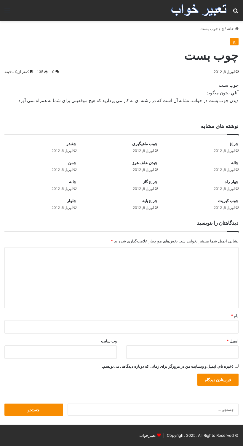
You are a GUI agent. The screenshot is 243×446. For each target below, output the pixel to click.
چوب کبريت (228, 200)
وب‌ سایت (109, 341)
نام (235, 315)
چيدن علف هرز (145, 162)
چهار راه (232, 181)
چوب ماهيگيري (145, 143)
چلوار (71, 200)
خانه (231, 28)
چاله (235, 162)
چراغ (234, 143)
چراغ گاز (150, 181)
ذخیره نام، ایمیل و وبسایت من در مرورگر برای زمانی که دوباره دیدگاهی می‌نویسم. (168, 366)
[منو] (7, 12)
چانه (72, 181)
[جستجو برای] (236, 12)
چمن (72, 162)
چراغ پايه (150, 200)
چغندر (71, 143)
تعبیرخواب (147, 435)
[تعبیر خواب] (199, 10)
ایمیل (233, 341)
